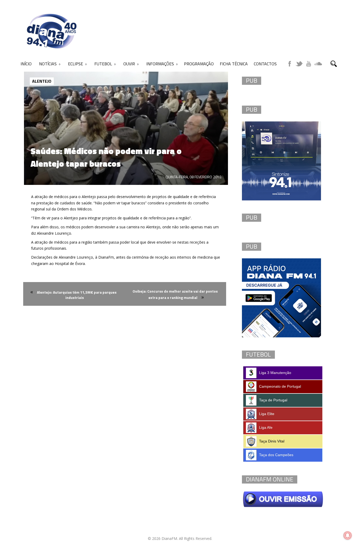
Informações (160, 64)
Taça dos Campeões (276, 455)
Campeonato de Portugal (280, 386)
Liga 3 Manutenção (275, 373)
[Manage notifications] (347, 535)
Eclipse (75, 64)
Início (26, 64)
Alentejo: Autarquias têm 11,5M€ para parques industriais (76, 294)
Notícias (48, 64)
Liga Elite (266, 414)
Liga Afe (266, 427)
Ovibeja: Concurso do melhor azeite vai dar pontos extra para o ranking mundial (175, 294)
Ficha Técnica (234, 64)
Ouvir (129, 64)
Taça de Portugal (273, 400)
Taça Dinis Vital (271, 441)
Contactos (265, 64)
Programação (199, 64)
